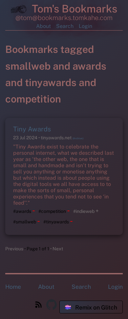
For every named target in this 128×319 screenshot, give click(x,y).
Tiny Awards (32, 129)
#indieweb (84, 211)
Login (85, 26)
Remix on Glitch (95, 307)
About (43, 26)
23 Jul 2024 (25, 137)
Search (65, 26)
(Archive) (78, 138)
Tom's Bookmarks (73, 9)
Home (13, 286)
